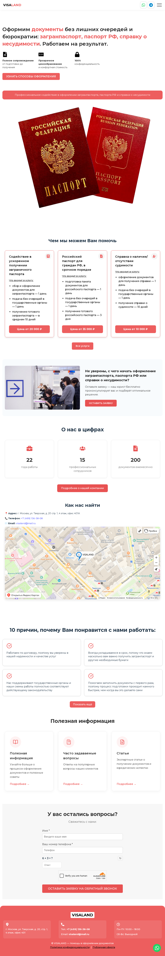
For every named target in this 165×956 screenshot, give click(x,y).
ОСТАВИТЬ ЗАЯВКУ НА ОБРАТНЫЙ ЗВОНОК (82, 888)
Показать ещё (82, 704)
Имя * (46, 830)
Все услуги (82, 346)
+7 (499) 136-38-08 (32, 518)
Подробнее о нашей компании (82, 488)
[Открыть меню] (159, 5)
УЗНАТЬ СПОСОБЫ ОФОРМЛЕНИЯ (31, 76)
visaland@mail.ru (26, 523)
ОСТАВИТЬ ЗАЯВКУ (101, 403)
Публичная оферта (104, 947)
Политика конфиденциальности (70, 947)
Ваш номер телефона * (57, 844)
